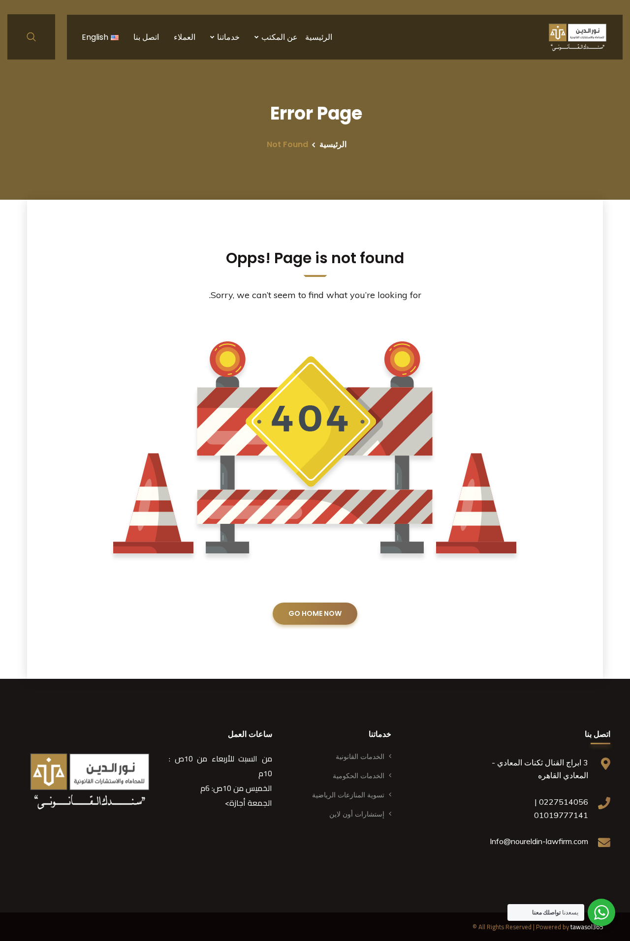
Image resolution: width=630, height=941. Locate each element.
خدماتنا (228, 37)
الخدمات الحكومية (358, 775)
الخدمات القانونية (360, 756)
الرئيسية (318, 37)
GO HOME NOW (315, 613)
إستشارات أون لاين (356, 814)
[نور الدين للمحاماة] (577, 37)
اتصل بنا (146, 37)
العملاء (184, 37)
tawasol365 (586, 927)
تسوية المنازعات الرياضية (348, 794)
